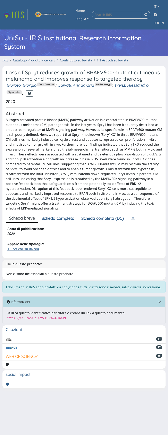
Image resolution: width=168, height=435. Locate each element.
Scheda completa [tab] (58, 218)
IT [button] (155, 6)
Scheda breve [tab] (22, 218)
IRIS (5, 60)
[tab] (132, 218)
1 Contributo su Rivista (74, 60)
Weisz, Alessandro (131, 85)
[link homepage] (14, 14)
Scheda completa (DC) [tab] (102, 218)
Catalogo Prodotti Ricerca (33, 60)
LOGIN (159, 23)
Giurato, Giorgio (21, 85)
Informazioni (20, 302)
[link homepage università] (50, 14)
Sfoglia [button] (80, 19)
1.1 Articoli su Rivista (112, 60)
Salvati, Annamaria (76, 85)
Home (80, 10)
